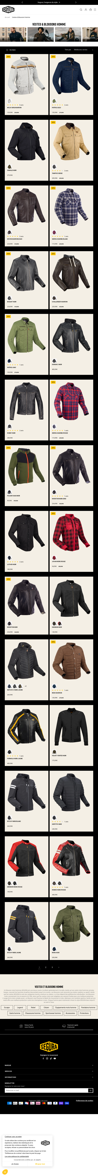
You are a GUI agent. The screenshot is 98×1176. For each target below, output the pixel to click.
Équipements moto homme (65, 1007)
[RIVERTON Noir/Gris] (9, 623)
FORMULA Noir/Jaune (15, 758)
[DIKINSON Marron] (54, 623)
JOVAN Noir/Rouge (58, 561)
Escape (7, 1007)
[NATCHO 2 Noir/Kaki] (20, 686)
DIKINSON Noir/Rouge (14, 887)
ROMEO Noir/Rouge (59, 890)
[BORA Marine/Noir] (54, 949)
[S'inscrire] (90, 1090)
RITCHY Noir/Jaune (14, 952)
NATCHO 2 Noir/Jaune (15, 690)
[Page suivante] (58, 967)
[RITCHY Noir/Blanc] (9, 949)
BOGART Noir (11, 301)
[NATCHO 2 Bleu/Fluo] (9, 686)
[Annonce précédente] (22, 2)
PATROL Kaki (11, 367)
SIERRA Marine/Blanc (60, 239)
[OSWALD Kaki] (9, 166)
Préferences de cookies (84, 1101)
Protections (84, 1013)
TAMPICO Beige (57, 173)
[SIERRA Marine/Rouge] (54, 232)
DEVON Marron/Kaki (14, 239)
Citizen (46, 1007)
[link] (70, 1026)
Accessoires (70, 1013)
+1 (26, 686)
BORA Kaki (55, 952)
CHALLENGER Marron (59, 301)
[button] (81, 9)
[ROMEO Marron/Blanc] (54, 883)
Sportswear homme (53, 1013)
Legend (20, 1007)
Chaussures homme (33, 1013)
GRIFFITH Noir (57, 824)
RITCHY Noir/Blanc (14, 821)
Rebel (33, 1007)
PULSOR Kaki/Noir (13, 496)
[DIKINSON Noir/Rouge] (59, 623)
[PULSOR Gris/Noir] (9, 492)
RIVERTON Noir (12, 627)
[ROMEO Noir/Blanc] (59, 883)
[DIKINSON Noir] (15, 883)
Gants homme (14, 1013)
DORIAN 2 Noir (57, 364)
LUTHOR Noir (11, 564)
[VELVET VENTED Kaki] (54, 752)
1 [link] (39, 967)
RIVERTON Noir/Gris (59, 498)
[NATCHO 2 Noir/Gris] (15, 686)
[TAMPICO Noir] (54, 166)
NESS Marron (57, 693)
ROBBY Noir (11, 433)
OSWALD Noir (11, 170)
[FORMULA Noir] (9, 752)
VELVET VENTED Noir (59, 755)
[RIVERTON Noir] (54, 492)
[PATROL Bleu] (9, 360)
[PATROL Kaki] (54, 101)
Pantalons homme (88, 1007)
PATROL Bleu (56, 107)
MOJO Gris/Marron (14, 107)
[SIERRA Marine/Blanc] (54, 426)
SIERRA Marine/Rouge (60, 433)
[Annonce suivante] (76, 2)
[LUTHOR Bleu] (9, 557)
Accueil (7, 17)
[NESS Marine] (54, 686)
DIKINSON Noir (57, 627)
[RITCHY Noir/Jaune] (9, 817)
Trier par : (68, 50)
